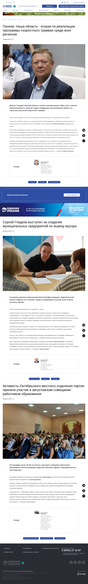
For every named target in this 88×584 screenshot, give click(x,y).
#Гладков (55, 378)
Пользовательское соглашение (10, 575)
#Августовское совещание (31, 538)
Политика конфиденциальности (11, 576)
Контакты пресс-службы (31, 552)
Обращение (49, 6)
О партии (5, 10)
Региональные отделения (50, 548)
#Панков (32, 182)
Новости (21, 19)
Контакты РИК (8, 552)
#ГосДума (42, 182)
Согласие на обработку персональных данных (14, 579)
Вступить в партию (80, 10)
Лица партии (15, 10)
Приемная (56, 10)
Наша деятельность (28, 10)
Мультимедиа (67, 10)
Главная (4, 19)
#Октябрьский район (46, 538)
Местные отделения (43, 10)
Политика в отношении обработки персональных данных (17, 577)
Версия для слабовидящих (78, 2)
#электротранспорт (54, 182)
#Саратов (45, 378)
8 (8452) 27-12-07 (71, 550)
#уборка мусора (34, 378)
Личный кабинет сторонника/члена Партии (72, 6)
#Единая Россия (60, 538)
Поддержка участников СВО (44, 13)
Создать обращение (71, 195)
